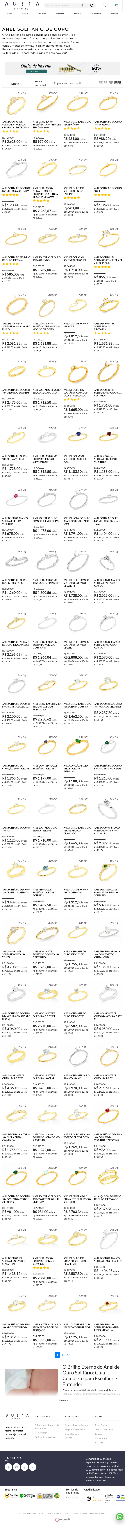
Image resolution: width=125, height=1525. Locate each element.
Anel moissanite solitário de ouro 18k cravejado (46, 955)
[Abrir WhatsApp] (119, 1516)
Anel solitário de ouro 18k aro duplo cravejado (77, 831)
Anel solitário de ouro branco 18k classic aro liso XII (16, 1016)
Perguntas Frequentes (75, 1429)
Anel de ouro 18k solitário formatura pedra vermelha (106, 1327)
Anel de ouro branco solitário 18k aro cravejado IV (45, 459)
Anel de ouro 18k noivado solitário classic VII (75, 1261)
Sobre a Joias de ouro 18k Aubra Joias (47, 1427)
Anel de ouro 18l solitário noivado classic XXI (13, 1261)
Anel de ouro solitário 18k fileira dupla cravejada (16, 1137)
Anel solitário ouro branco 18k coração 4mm (107, 521)
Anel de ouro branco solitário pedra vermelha (15, 521)
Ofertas (68, 1437)
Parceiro (99, 1442)
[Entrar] (104, 5)
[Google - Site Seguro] (27, 1496)
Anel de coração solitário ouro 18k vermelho (105, 459)
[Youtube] (32, 1467)
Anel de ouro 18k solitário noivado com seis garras (108, 393)
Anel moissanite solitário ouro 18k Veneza (13, 955)
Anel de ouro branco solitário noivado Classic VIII (45, 645)
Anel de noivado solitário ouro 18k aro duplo (16, 327)
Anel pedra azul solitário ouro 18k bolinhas (44, 893)
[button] (116, 5)
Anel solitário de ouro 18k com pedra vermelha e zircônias (108, 1137)
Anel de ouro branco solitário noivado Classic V (107, 645)
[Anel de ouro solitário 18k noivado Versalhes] (108, 685)
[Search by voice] (82, 5)
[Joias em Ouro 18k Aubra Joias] (22, 5)
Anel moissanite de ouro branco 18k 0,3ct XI (108, 1016)
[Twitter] (16, 1467)
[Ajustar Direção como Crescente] (92, 83)
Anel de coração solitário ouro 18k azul (75, 459)
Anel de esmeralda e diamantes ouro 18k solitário (106, 893)
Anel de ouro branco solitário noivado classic (76, 645)
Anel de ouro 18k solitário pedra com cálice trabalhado (76, 393)
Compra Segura (42, 1432)
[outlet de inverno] (62, 68)
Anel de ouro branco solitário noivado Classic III (76, 583)
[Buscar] (92, 5)
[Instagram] (24, 1467)
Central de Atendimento (76, 1425)
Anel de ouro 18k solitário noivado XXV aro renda (46, 1137)
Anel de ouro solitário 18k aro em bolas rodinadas (47, 707)
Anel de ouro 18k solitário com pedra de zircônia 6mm (108, 260)
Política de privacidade (46, 1437)
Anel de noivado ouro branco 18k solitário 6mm (77, 521)
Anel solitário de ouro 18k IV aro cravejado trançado (47, 1327)
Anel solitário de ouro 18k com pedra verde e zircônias (16, 1199)
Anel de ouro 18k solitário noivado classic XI (44, 1261)
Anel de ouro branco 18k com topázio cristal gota (107, 955)
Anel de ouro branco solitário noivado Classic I (107, 583)
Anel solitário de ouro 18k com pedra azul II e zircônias (47, 1199)
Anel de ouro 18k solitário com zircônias (104, 327)
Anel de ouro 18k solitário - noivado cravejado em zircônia (16, 125)
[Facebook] (8, 1467)
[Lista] (100, 82)
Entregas (99, 1434)
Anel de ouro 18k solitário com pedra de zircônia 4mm (47, 125)
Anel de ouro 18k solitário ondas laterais (74, 191)
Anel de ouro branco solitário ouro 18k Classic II (107, 831)
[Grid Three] (111, 82)
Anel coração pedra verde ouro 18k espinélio (76, 769)
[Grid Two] (105, 82)
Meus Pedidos (101, 1425)
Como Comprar (72, 1434)
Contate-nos (101, 1438)
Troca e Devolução (104, 1429)
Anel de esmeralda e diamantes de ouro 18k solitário (77, 1199)
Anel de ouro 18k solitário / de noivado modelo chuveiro (46, 327)
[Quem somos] (17, 1416)
